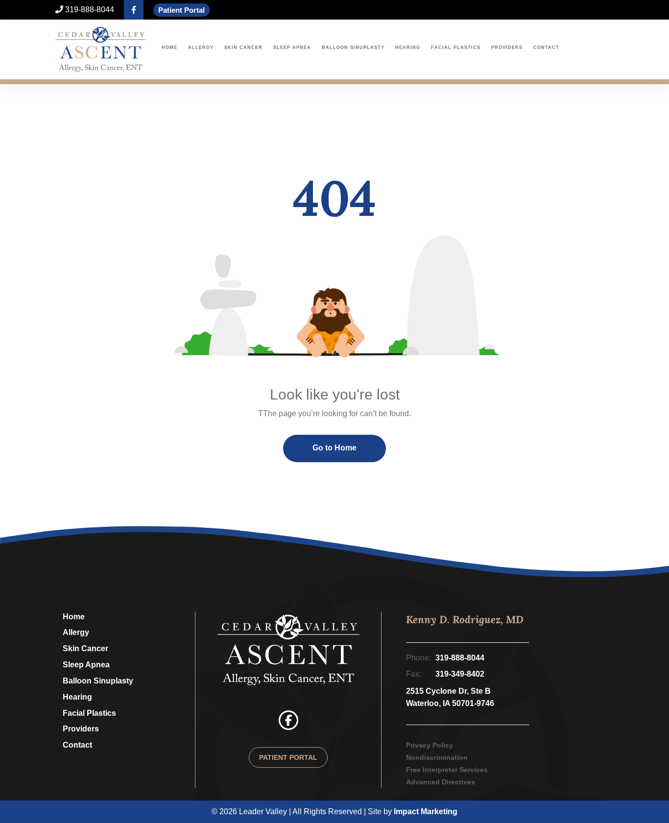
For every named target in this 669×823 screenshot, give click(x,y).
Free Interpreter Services (447, 770)
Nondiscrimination (437, 757)
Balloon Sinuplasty (353, 47)
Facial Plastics (455, 47)
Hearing (407, 47)
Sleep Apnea (292, 47)
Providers (507, 47)
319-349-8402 (459, 674)
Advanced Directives (440, 782)
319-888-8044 (88, 9)
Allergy (201, 47)
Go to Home (334, 448)
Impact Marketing (425, 811)
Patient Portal (181, 10)
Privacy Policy (429, 745)
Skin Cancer (243, 47)
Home (169, 47)
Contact (546, 47)
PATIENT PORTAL (288, 757)
